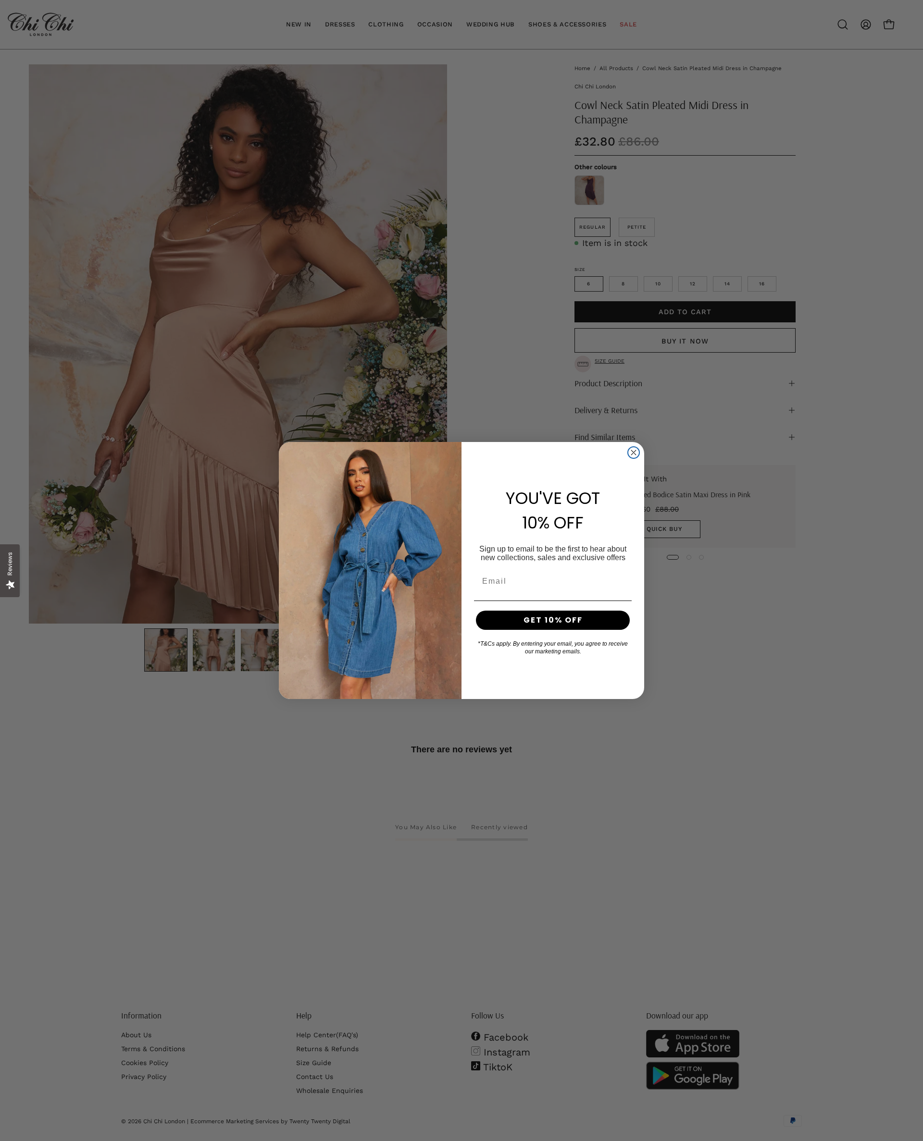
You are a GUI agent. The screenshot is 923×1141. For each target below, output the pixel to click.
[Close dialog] (633, 452)
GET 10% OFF (553, 620)
